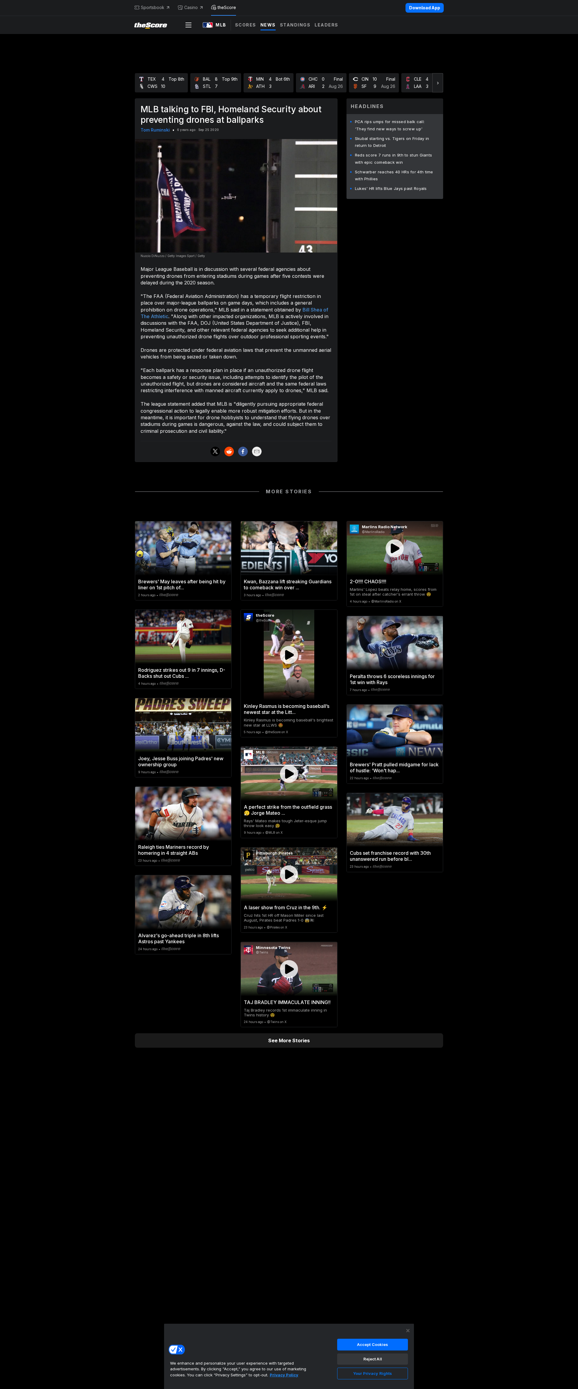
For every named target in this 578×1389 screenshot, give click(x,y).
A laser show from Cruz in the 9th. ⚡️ (286, 907)
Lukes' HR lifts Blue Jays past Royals (391, 188)
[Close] (408, 1330)
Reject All (372, 1358)
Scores (245, 24)
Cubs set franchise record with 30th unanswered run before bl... (390, 856)
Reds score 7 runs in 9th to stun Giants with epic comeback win (393, 159)
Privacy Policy (284, 1374)
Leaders (326, 24)
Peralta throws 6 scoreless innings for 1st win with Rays (392, 679)
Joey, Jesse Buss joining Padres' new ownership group (180, 761)
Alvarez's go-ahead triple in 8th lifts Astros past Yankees (178, 938)
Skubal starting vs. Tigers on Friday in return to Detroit (392, 142)
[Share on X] (215, 451)
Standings (295, 24)
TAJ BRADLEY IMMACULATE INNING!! (287, 1002)
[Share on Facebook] (243, 451)
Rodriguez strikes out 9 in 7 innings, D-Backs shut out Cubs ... (181, 673)
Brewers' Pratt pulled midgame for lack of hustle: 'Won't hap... (394, 767)
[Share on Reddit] (229, 451)
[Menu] (188, 25)
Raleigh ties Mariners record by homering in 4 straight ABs (173, 850)
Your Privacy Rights (372, 1373)
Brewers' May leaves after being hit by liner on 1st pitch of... (181, 584)
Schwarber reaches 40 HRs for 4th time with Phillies (394, 175)
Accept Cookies (372, 1344)
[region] (289, 1356)
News (268, 24)
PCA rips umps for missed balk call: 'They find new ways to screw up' (390, 125)
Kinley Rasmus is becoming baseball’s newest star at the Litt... (286, 709)
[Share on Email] (257, 451)
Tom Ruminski (155, 129)
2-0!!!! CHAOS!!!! (368, 581)
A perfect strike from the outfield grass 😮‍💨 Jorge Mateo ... (288, 810)
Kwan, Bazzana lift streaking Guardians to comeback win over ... (287, 584)
